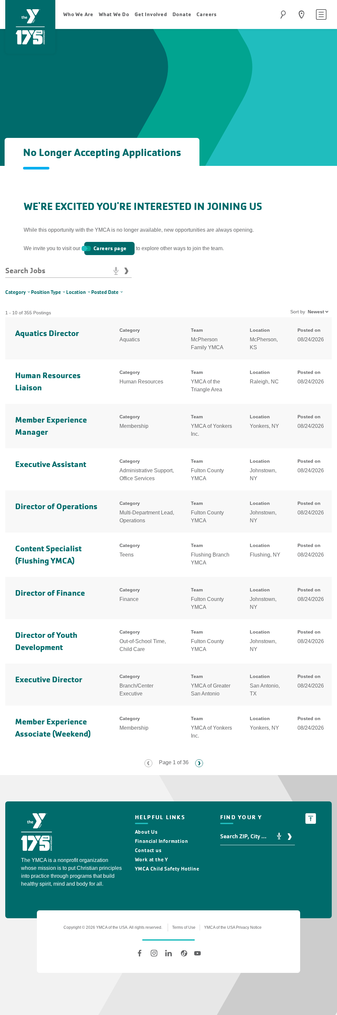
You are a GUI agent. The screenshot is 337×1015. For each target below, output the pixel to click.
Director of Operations (56, 506)
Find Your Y (301, 14)
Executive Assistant (50, 464)
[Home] (36, 833)
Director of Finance (50, 593)
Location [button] (76, 292)
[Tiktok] (183, 953)
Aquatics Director (47, 333)
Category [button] (15, 292)
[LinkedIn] (168, 953)
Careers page (110, 248)
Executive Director (48, 679)
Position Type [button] (46, 292)
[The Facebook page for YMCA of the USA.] (139, 953)
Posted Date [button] (104, 292)
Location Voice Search (279, 836)
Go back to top (310, 818)
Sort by (297, 311)
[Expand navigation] (321, 14)
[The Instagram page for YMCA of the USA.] (154, 953)
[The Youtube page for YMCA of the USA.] (197, 953)
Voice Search (116, 271)
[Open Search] (283, 14)
